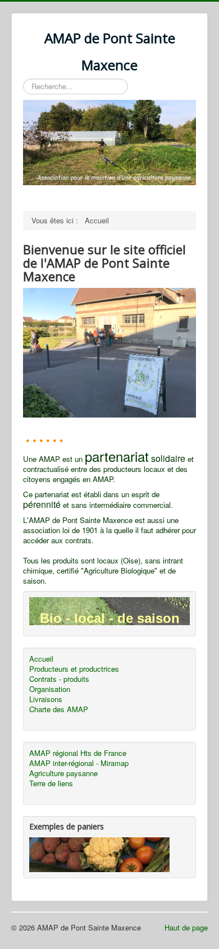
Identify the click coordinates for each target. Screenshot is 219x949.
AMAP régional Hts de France (77, 753)
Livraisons (45, 699)
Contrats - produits (59, 679)
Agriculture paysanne (63, 773)
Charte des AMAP (58, 709)
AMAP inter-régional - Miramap (79, 763)
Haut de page (186, 927)
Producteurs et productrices (74, 669)
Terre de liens (51, 783)
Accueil (41, 659)
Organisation (49, 689)
